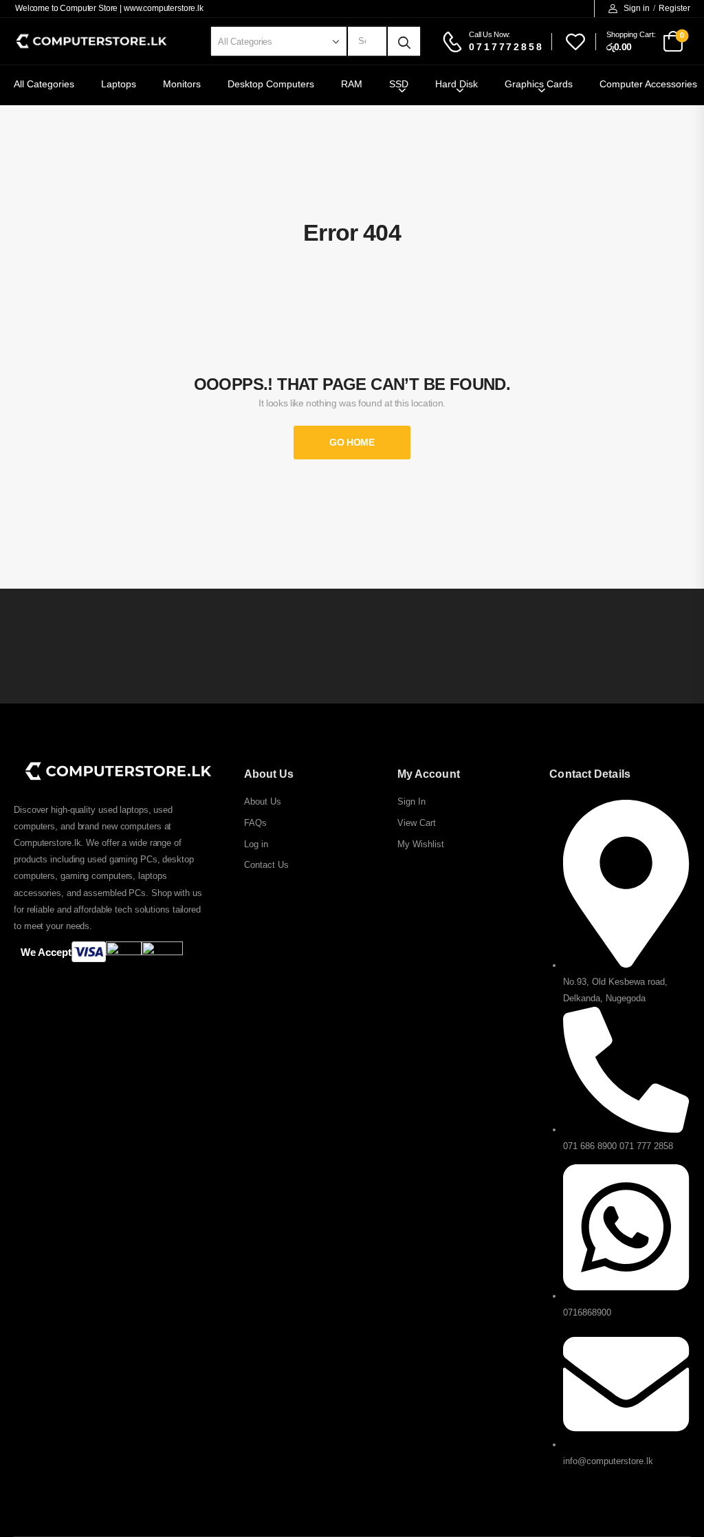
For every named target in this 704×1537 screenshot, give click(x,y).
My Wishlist (420, 844)
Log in (256, 844)
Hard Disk (456, 83)
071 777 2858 (646, 1146)
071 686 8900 (590, 1146)
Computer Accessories (648, 83)
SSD (398, 83)
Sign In (411, 801)
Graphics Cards (539, 83)
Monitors (182, 83)
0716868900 (587, 1312)
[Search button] (404, 41)
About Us (262, 801)
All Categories (44, 83)
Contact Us (266, 865)
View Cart (416, 823)
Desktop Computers (271, 83)
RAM (351, 83)
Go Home (352, 442)
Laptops (118, 83)
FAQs (255, 823)
